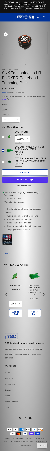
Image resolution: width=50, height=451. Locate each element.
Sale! (7, 407)
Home (7, 373)
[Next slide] (43, 294)
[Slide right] (30, 64)
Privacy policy (28, 441)
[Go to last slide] (6, 294)
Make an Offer (11, 402)
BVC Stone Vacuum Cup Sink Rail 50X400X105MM (34, 290)
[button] (5, 17)
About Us (9, 378)
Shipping (5, 92)
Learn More (18, 142)
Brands (8, 390)
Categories (10, 384)
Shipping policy (26, 445)
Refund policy (15, 441)
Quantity (5, 115)
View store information (14, 202)
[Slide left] (19, 64)
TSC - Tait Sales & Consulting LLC (23, 438)
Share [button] (7, 253)
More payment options (25, 186)
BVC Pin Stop (16, 285)
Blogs (7, 396)
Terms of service (41, 441)
